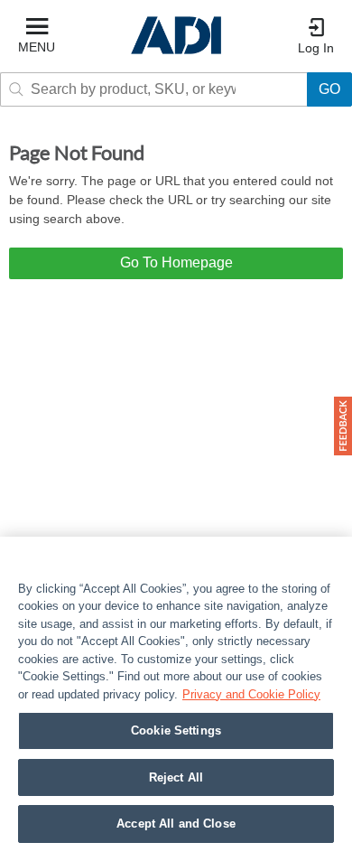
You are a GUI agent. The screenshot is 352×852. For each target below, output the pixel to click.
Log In (316, 48)
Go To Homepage (176, 262)
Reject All (176, 777)
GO (329, 89)
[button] (343, 426)
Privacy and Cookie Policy (251, 694)
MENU (36, 47)
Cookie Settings (176, 730)
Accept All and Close (176, 823)
